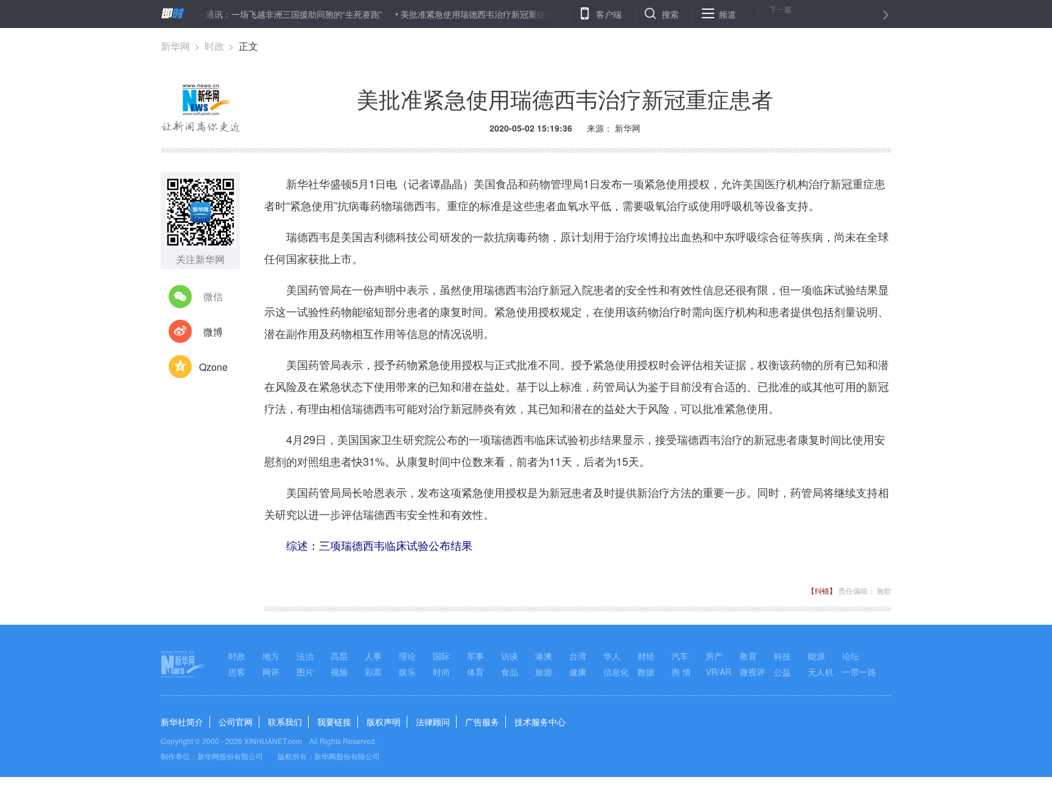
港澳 (543, 655)
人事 (373, 655)
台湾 (577, 655)
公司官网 (236, 721)
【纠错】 (821, 590)
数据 (645, 671)
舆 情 (681, 671)
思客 (236, 671)
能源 (816, 655)
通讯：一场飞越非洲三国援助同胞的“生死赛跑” (279, 14)
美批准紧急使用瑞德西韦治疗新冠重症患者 (466, 14)
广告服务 (482, 721)
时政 (214, 46)
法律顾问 (433, 721)
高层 (339, 655)
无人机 (820, 671)
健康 (577, 671)
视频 (339, 671)
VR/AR (718, 671)
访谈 (509, 655)
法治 (305, 655)
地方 (270, 655)
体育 (475, 671)
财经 (645, 655)
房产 (714, 655)
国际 (441, 655)
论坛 (850, 655)
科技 (782, 655)
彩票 (373, 671)
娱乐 (407, 671)
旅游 (543, 671)
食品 (509, 671)
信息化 (616, 671)
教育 (748, 655)
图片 (305, 671)
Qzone (213, 367)
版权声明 (383, 721)
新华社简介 (182, 721)
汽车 (680, 655)
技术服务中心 (540, 721)
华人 (611, 655)
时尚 (441, 671)
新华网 (175, 46)
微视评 (752, 671)
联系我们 (285, 721)
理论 (407, 655)
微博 (213, 332)
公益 (782, 671)
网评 (270, 671)
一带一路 (859, 671)
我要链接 (334, 721)
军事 (475, 655)
